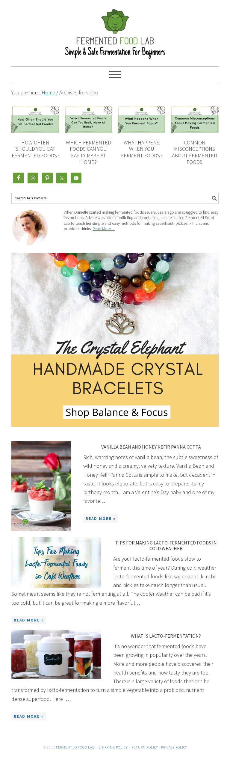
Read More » (101, 518)
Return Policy (144, 747)
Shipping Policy (113, 747)
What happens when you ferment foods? (141, 149)
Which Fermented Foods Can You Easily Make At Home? (88, 152)
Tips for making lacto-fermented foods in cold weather (166, 545)
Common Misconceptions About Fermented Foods (194, 152)
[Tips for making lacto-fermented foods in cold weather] (56, 562)
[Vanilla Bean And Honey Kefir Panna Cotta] (41, 486)
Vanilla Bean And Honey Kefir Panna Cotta (151, 447)
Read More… (104, 228)
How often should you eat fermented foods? (35, 149)
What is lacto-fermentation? (166, 636)
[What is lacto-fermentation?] (56, 654)
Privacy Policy (174, 747)
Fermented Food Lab (114, 30)
